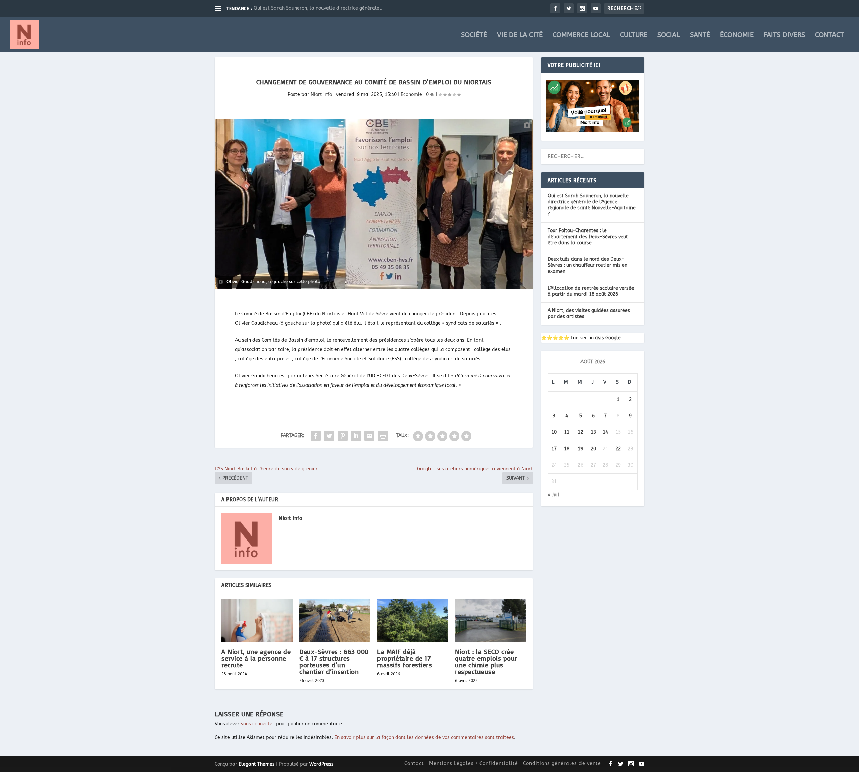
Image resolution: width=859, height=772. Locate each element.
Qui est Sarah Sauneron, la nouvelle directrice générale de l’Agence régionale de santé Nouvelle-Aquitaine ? (592, 205)
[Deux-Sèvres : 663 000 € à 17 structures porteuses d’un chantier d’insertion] (334, 620)
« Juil (553, 495)
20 (593, 449)
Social (668, 35)
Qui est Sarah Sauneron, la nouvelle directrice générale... (319, 8)
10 (554, 432)
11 (566, 432)
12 (580, 432)
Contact (829, 35)
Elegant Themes (257, 764)
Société (474, 35)
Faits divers (784, 35)
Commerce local (581, 35)
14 (605, 432)
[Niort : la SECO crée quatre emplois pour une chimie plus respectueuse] (490, 620)
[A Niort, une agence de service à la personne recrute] (257, 620)
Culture (633, 35)
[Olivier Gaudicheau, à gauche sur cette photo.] (374, 204)
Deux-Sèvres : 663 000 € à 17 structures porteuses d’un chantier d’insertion (334, 661)
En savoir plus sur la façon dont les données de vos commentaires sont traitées (424, 737)
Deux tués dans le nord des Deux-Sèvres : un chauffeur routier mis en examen (587, 265)
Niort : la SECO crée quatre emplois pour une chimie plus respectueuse (486, 661)
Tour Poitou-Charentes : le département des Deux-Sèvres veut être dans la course (588, 237)
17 (554, 449)
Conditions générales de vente (562, 763)
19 (580, 449)
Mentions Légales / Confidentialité (473, 763)
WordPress (321, 764)
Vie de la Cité (520, 35)
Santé (700, 35)
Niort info (321, 94)
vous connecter (257, 724)
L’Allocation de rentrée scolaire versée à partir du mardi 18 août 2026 (591, 291)
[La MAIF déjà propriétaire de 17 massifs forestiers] (412, 620)
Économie (737, 35)
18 (566, 449)
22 (618, 449)
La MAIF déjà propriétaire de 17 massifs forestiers (404, 658)
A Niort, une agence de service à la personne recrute (256, 658)
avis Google (608, 338)
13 (593, 432)
